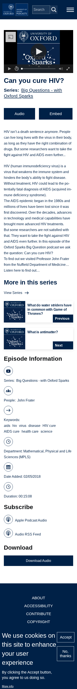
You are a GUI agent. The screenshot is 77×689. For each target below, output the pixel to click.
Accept (66, 637)
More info (7, 686)
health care (30, 431)
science (46, 431)
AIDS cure (11, 431)
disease (34, 425)
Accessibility (38, 606)
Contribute (38, 614)
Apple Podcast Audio (31, 520)
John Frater (26, 400)
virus (22, 425)
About (38, 598)
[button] (39, 52)
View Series (13, 293)
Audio (19, 114)
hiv (14, 425)
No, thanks (65, 653)
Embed (56, 114)
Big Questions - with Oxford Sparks (42, 380)
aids (7, 425)
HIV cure (49, 425)
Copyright (38, 622)
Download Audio (38, 561)
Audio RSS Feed (28, 534)
